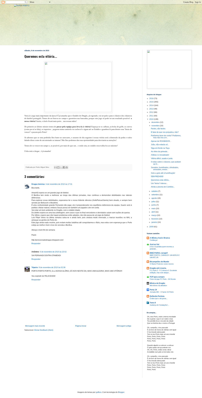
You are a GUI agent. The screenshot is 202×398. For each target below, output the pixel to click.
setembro (155, 195)
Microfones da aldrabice (158, 285)
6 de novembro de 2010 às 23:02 (53, 252)
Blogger (121, 392)
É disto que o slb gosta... (158, 298)
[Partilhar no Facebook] (63, 167)
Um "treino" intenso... (159, 183)
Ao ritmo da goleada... (160, 151)
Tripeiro (34, 267)
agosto (154, 198)
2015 (151, 102)
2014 (151, 105)
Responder (36, 243)
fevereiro (155, 219)
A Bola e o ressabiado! (160, 155)
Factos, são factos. (158, 129)
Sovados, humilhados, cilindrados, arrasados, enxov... (165, 168)
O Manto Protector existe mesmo (162, 264)
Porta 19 (153, 290)
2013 (151, 109)
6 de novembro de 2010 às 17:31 (59, 184)
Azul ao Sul (154, 244)
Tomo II (153, 303)
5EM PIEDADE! (157, 176)
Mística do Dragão (157, 283)
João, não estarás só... (160, 145)
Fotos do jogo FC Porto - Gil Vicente (163, 279)
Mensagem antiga (124, 326)
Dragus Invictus (38, 184)
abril (153, 212)
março (154, 215)
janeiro (154, 222)
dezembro (155, 122)
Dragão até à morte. (158, 268)
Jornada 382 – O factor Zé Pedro (162, 292)
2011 (151, 116)
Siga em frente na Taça (160, 148)
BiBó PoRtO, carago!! (159, 253)
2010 (151, 119)
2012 (151, 112)
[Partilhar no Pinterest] (66, 167)
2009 (151, 227)
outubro (154, 191)
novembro (155, 126)
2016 (151, 98)
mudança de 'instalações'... (159, 305)
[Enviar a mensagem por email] (55, 167)
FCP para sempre (157, 277)
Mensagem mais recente (35, 326)
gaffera (98, 392)
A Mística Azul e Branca (160, 238)
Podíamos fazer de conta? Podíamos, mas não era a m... (166, 137)
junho (153, 205)
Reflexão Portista (157, 296)
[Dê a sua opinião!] (58, 167)
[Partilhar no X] (61, 167)
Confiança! (153, 240)
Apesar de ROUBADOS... (161, 141)
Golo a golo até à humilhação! (163, 173)
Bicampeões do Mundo (159, 262)
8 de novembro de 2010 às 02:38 (52, 267)
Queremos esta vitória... (160, 180)
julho (153, 202)
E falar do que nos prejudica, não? (165, 132)
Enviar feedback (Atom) (43, 330)
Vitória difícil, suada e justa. (162, 158)
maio (153, 208)
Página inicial (80, 326)
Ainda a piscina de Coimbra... (163, 187)
